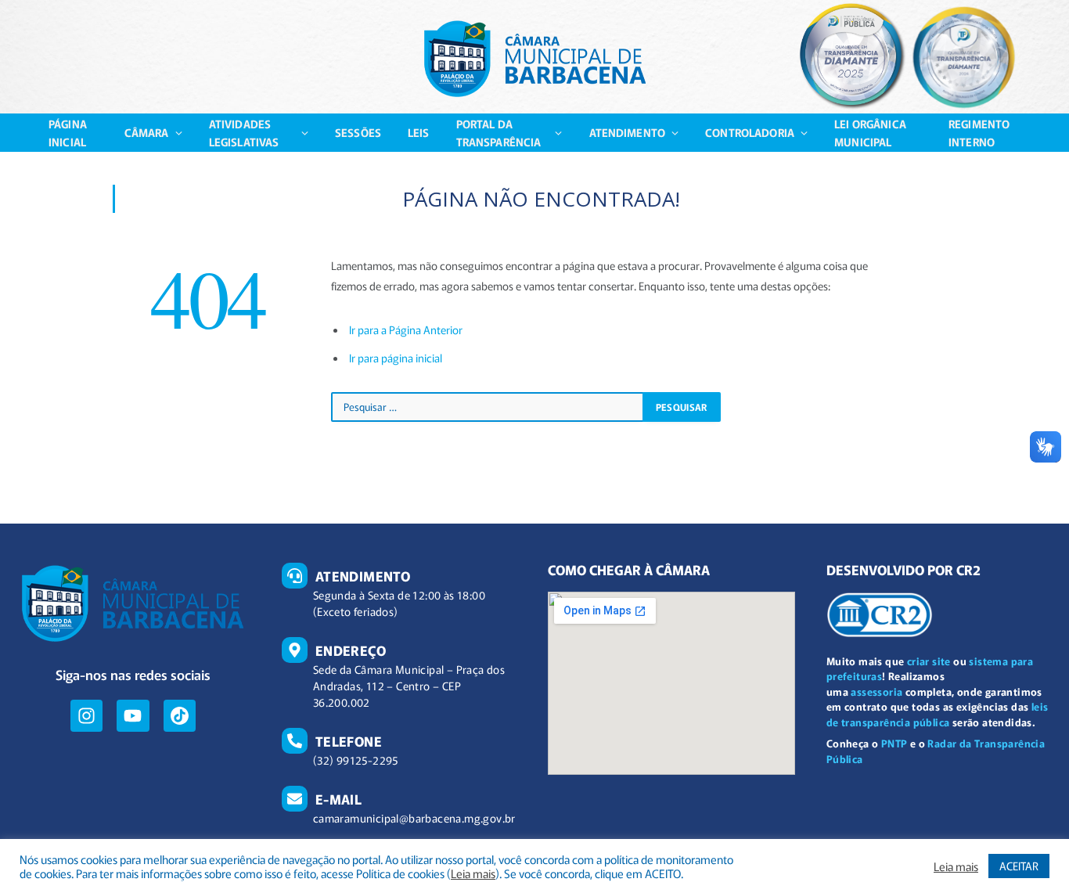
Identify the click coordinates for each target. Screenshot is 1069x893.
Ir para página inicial (395, 357)
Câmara (146, 132)
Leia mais (473, 873)
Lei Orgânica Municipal (870, 132)
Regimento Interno (979, 132)
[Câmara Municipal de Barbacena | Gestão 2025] (535, 58)
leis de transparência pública (937, 714)
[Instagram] (86, 716)
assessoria (876, 691)
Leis (419, 132)
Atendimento (627, 132)
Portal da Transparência (499, 132)
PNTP (894, 743)
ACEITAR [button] (1018, 865)
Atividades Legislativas (244, 132)
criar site (929, 661)
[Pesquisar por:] (487, 407)
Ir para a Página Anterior (406, 329)
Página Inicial (68, 132)
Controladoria (749, 132)
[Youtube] (133, 716)
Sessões (358, 132)
